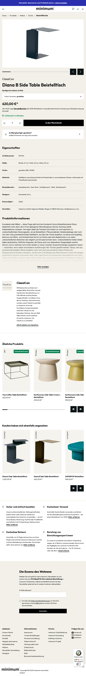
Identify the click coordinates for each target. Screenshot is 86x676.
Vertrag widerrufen (31, 644)
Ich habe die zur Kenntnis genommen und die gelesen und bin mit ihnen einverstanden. (40, 603)
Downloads (6, 635)
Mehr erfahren (12, 525)
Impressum (28, 632)
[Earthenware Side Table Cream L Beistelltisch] (48, 370)
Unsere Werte (7, 632)
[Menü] (4, 9)
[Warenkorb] (82, 9)
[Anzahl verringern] (4, 123)
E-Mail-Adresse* (25, 590)
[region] (43, 47)
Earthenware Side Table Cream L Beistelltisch (47, 396)
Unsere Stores (63, 551)
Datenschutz (29, 647)
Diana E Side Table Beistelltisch (14, 476)
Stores (51, 629)
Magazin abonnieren (9, 641)
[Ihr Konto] (78, 9)
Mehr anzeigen (43, 267)
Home (4, 16)
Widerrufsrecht (30, 641)
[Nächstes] (80, 72)
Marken (5, 647)
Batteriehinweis (30, 650)
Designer (5, 653)
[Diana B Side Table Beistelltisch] (42, 43)
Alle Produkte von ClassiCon (27, 325)
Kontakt (5, 638)
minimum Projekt (54, 641)
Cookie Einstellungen (32, 635)
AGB (37, 603)
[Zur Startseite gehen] (44, 8)
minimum (6, 629)
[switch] (78, 664)
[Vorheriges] (73, 72)
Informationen (30, 629)
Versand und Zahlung (32, 638)
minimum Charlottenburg (57, 632)
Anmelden (43, 611)
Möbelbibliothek (8, 644)
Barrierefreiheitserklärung (34, 656)
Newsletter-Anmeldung (10, 650)
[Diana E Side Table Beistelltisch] (16, 452)
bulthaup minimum (55, 638)
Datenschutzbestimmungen (40, 601)
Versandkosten (20, 109)
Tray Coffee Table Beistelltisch (14, 395)
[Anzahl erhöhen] (20, 123)
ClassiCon (8, 79)
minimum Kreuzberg (56, 635)
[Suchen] (73, 9)
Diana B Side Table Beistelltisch (46, 476)
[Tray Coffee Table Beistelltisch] (16, 370)
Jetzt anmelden (61, 3)
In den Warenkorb (53, 122)
